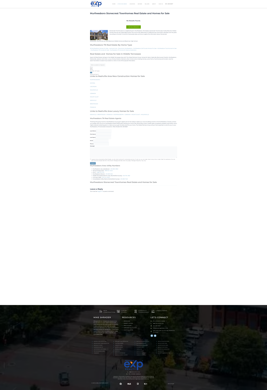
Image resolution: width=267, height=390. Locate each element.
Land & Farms (161, 310)
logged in (100, 191)
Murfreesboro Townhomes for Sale (167, 48)
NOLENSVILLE (94, 90)
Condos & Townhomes (143, 311)
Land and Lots (113, 48)
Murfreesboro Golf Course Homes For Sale (144, 48)
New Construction (109, 311)
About (154, 3)
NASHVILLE (93, 100)
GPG (169, 383)
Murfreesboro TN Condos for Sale (100, 50)
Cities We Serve (122, 3)
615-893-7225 (124, 179)
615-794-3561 (126, 175)
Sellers (147, 3)
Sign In (161, 3)
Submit (93, 163)
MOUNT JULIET (94, 97)
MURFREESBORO (95, 79)
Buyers (140, 3)
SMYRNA (92, 83)
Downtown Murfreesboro (125, 48)
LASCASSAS (93, 86)
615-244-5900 (106, 177)
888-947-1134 (100, 172)
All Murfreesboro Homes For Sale (99, 48)
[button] (123, 3)
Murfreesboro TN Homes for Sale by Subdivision (123, 50)
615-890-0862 (114, 169)
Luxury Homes (124, 311)
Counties (132, 3)
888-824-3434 (109, 170)
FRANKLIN (93, 107)
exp (173, 383)
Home (113, 3)
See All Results (133, 26)
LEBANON (93, 93)
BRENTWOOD (94, 103)
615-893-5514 (109, 174)
